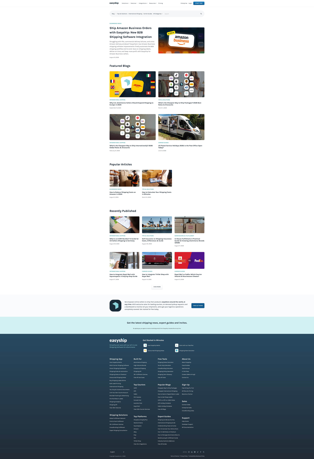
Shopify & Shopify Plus (140, 420)
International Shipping (135, 13)
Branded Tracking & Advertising (119, 395)
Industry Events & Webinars (166, 441)
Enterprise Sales (187, 407)
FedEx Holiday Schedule (165, 406)
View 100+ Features (115, 408)
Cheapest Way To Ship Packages (167, 388)
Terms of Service (175, 456)
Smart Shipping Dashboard (118, 368)
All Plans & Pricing (187, 391)
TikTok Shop (137, 441)
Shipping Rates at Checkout (118, 374)
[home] (114, 3)
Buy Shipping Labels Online (118, 380)
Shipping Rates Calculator (165, 362)
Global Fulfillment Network (117, 418)
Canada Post (137, 400)
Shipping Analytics (115, 401)
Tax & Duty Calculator (164, 365)
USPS (135, 388)
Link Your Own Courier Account (119, 392)
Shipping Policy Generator (165, 371)
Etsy (135, 435)
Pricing (160, 3)
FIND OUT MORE (198, 305)
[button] (125, 3)
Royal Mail (137, 406)
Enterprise (184, 3)
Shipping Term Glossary (165, 374)
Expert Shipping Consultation (118, 430)
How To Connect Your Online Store (168, 429)
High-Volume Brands (140, 365)
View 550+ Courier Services (142, 409)
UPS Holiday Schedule (164, 403)
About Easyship (186, 362)
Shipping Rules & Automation (119, 371)
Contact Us (185, 377)
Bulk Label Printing (115, 383)
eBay (135, 432)
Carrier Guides (148, 13)
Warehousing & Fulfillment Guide (168, 438)
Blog (113, 13)
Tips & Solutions (122, 13)
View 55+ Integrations (140, 444)
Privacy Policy (184, 456)
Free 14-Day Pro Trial (188, 388)
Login (190, 3)
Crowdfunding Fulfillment (117, 427)
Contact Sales (186, 404)
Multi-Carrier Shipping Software (119, 365)
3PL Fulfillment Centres (116, 424)
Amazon (136, 429)
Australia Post (138, 403)
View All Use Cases (139, 377)
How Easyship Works (116, 362)
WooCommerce (138, 423)
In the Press (185, 371)
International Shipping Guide (166, 423)
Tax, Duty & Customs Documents (119, 389)
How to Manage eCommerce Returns (169, 435)
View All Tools (162, 377)
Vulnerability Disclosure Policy (196, 456)
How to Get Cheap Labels (165, 397)
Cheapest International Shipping (167, 391)
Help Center (185, 421)
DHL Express (137, 397)
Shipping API (113, 404)
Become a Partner (187, 394)
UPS (135, 391)
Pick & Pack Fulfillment (117, 421)
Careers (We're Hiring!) (188, 374)
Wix (135, 438)
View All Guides (162, 444)
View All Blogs (162, 409)
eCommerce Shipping (140, 362)
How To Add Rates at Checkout (167, 432)
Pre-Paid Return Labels (116, 398)
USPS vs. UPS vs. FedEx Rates (166, 400)
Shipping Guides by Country (166, 420)
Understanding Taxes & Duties (167, 426)
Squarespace (137, 426)
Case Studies (186, 365)
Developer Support (187, 424)
